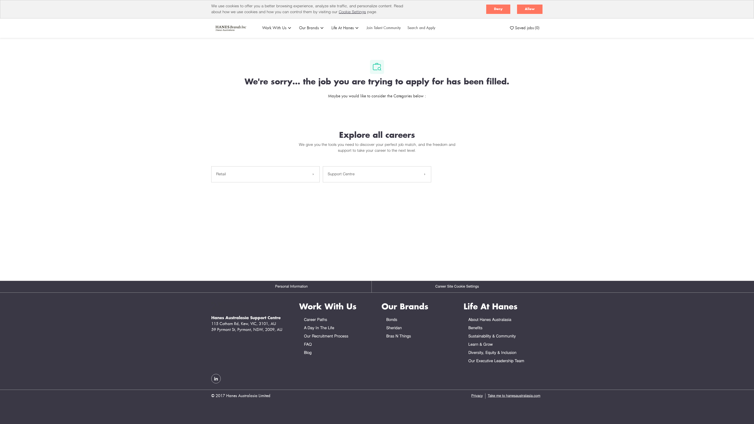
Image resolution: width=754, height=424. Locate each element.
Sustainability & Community (492, 336)
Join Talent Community (384, 28)
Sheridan (394, 328)
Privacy (477, 396)
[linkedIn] (216, 378)
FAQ (308, 345)
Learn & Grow (480, 345)
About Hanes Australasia (489, 320)
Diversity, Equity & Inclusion (492, 353)
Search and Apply (421, 28)
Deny (498, 9)
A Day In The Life (319, 328)
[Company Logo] (230, 28)
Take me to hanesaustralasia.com (514, 396)
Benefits (475, 328)
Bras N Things (398, 336)
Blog (308, 353)
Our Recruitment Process (326, 336)
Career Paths (315, 320)
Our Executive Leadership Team (496, 361)
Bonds (391, 320)
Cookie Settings (352, 12)
